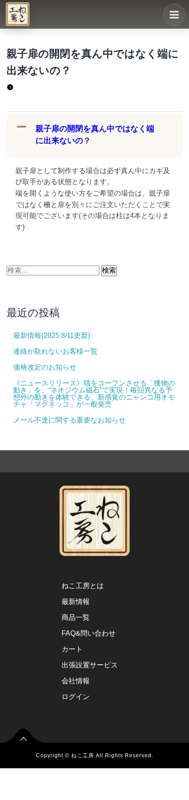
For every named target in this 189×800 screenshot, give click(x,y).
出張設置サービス (90, 665)
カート (72, 649)
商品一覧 (76, 617)
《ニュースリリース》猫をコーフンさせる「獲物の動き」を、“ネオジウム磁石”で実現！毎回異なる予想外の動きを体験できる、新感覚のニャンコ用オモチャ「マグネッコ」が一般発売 (94, 393)
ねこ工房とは (83, 585)
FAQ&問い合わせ (89, 633)
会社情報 (76, 681)
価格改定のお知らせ (44, 367)
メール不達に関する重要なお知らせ (69, 420)
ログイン (76, 696)
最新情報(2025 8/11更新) (51, 335)
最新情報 (76, 601)
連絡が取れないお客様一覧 (55, 351)
